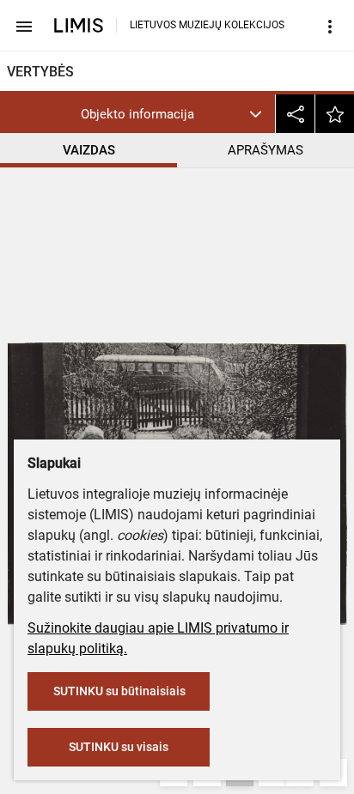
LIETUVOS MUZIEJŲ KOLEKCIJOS (207, 25)
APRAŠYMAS (265, 150)
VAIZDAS (89, 150)
